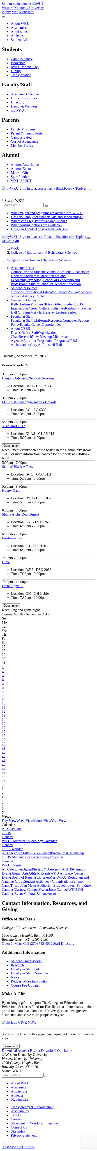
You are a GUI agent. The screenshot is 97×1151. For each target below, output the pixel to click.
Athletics (17, 36)
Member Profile (22, 145)
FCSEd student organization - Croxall (29, 402)
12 (3, 711)
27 (3, 772)
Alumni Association (25, 164)
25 (3, 764)
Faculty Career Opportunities (40, 324)
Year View (58, 821)
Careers (16, 1119)
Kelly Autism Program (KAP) (32, 304)
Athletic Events (39, 873)
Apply (6, 12)
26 (3, 768)
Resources (55, 320)
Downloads (11, 1046)
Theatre (15, 885)
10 (3, 703)
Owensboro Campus (53, 889)
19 (3, 740)
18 (3, 736)
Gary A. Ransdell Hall (46, 345)
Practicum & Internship (67, 853)
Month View (42, 821)
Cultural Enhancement (40, 893)
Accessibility (20, 1111)
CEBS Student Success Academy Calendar (32, 857)
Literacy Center (34, 296)
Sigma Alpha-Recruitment (20, 514)
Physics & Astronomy (47, 869)
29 (3, 780)
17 (3, 732)
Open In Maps (12, 943)
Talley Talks (31, 853)
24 (3, 760)
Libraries (43, 877)
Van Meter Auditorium (37, 885)
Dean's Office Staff (24, 332)
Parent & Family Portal (27, 133)
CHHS (68, 869)
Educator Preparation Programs (45, 341)
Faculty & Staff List (25, 320)
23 (3, 756)
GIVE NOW (27, 1022)
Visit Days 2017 (13, 426)
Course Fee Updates (25, 985)
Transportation (21, 75)
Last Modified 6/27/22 (18, 1147)
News (36, 337)
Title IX (16, 1115)
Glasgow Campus (26, 889)
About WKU (20, 23)
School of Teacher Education (60, 284)
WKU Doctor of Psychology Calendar (29, 841)
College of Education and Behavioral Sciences (44, 252)
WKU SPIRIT (21, 181)
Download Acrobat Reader (21, 1050)
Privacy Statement (24, 1135)
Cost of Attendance (24, 141)
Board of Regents (24, 877)
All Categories (12, 853)
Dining (16, 71)
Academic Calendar (25, 94)
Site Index (18, 1131)
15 (3, 723)
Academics (19, 27)
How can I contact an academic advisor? (39, 229)
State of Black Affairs (17, 467)
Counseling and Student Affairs (33, 272)
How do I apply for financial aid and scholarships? (47, 217)
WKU (15, 248)
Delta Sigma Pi (12, 586)
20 (3, 744)
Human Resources (24, 98)
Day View (9, 821)
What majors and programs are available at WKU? (47, 213)
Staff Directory (63, 943)
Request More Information (29, 981)
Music (53, 877)
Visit (15, 12)
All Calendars (11, 829)
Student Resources (24, 288)
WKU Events (11, 865)
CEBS (6, 833)
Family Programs (23, 129)
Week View (24, 821)
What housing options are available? (36, 225)
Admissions (19, 32)
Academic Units (22, 268)
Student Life (19, 40)
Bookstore (18, 63)
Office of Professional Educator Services (40, 292)
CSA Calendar (12, 849)
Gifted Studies (63, 304)
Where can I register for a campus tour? (39, 221)
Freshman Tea (12, 538)
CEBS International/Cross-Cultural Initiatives (47, 306)
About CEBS (20, 328)
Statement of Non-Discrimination (34, 1123)
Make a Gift (19, 173)
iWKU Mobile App (25, 67)
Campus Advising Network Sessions (28, 378)
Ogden (27, 869)
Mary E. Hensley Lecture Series (53, 312)
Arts (25, 873)
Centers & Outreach (25, 300)
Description (11, 445)
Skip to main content (16, 4)
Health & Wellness (24, 106)
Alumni (17, 873)
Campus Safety (21, 59)
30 (3, 784)
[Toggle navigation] (3, 261)
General (7, 837)
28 (3, 776)
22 (3, 752)
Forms (43, 320)
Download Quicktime (56, 1050)
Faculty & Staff (22, 316)
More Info (26, 12)
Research (25, 337)
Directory (17, 102)
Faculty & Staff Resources (29, 973)
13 (3, 715)
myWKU (17, 110)
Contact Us (19, 1127)
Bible (6, 562)
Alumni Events (21, 169)
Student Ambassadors (26, 961)
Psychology (35, 280)
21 (3, 748)
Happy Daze (11, 490)
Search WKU (13, 200)
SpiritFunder (20, 177)
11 (3, 707)
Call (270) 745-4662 (38, 943)
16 (3, 727)
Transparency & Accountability (33, 1107)
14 (3, 719)
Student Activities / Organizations (48, 881)
